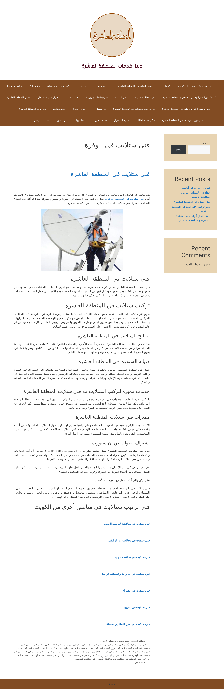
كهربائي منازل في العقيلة (195, 187)
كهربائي (166, 85)
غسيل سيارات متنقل (48, 97)
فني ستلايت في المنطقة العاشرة (110, 173)
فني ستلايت (59, 108)
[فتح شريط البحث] (23, 120)
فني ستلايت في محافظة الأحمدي (112, 658)
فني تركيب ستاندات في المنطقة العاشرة (134, 108)
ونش (48, 120)
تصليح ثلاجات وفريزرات (96, 97)
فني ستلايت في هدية (85, 658)
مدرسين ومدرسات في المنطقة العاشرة (182, 120)
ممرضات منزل (121, 120)
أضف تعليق (140, 662)
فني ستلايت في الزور (121, 648)
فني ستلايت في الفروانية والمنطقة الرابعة (126, 573)
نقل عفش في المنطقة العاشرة (192, 201)
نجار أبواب (79, 120)
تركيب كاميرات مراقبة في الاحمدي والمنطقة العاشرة (190, 97)
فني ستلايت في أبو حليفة (111, 644)
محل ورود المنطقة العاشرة (32, 108)
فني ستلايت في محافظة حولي (132, 557)
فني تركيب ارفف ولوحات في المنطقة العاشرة (186, 108)
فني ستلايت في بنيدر (95, 655)
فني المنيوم (121, 97)
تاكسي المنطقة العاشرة (19, 97)
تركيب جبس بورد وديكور (58, 85)
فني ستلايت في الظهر (74, 648)
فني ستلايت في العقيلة (51, 648)
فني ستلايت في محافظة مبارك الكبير (129, 540)
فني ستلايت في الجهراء (136, 590)
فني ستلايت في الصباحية (98, 648)
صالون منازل (78, 108)
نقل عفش (62, 120)
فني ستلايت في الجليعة (61, 644)
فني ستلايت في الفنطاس (138, 651)
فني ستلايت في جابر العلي (70, 655)
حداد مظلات (72, 97)
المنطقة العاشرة (138, 641)
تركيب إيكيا (34, 85)
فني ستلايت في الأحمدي (85, 644)
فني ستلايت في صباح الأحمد (42, 655)
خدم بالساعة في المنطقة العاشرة (135, 85)
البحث (206, 143)
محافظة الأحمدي (108, 641)
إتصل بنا (35, 120)
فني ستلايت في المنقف (80, 651)
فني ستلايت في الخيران (37, 644)
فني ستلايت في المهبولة (56, 651)
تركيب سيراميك (14, 85)
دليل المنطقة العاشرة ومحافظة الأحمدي (197, 85)
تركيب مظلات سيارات (145, 97)
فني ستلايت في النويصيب (31, 651)
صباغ (84, 85)
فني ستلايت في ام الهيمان (118, 655)
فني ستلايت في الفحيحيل (27, 648)
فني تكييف (101, 108)
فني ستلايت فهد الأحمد (135, 644)
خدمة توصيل (101, 120)
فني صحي (102, 85)
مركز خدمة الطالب (145, 120)
